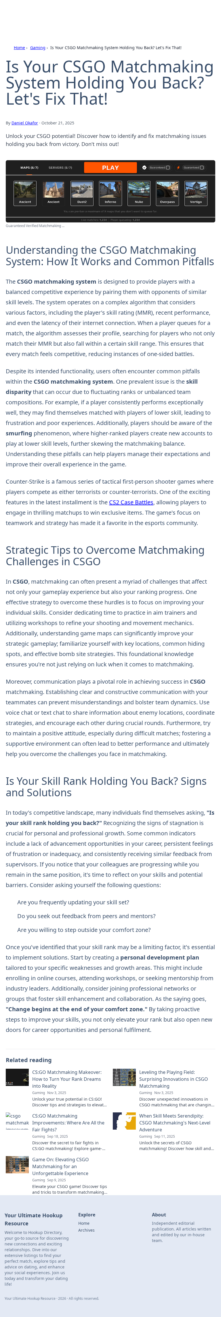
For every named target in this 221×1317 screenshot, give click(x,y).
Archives (86, 1230)
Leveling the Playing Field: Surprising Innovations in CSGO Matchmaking (173, 1079)
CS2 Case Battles (131, 502)
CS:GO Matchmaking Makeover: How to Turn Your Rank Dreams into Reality (67, 1079)
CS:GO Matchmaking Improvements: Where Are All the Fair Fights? (68, 1123)
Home (19, 47)
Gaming (37, 47)
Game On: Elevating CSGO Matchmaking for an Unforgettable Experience (60, 1166)
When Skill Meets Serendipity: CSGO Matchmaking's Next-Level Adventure (174, 1123)
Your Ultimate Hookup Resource (57, 11)
